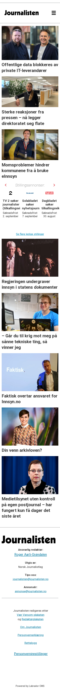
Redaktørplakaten (33, 619)
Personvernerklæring (31, 635)
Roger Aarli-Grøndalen (30, 554)
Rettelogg (30, 643)
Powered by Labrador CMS (30, 686)
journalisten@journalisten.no (30, 579)
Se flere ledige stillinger (30, 234)
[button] (5, 185)
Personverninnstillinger (31, 654)
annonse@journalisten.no (30, 591)
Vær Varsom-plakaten (30, 614)
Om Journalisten (30, 627)
